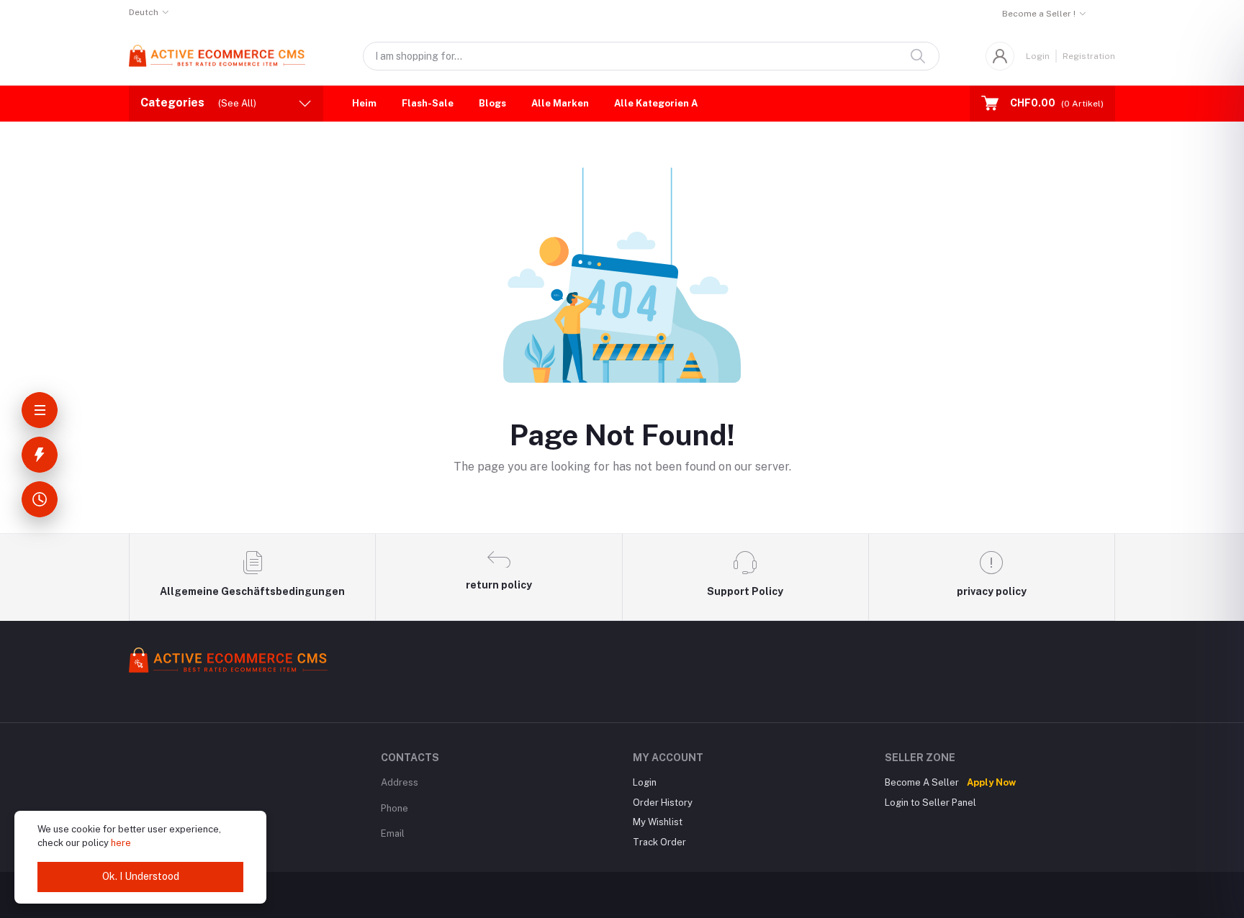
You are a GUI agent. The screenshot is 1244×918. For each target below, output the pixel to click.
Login (1038, 56)
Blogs (492, 103)
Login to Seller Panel (930, 802)
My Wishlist (657, 822)
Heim (364, 103)
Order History (663, 802)
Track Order (659, 842)
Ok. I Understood (140, 876)
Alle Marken (560, 103)
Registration (1089, 56)
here (121, 842)
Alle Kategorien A (656, 103)
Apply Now (991, 782)
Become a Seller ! (1039, 14)
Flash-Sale (428, 103)
